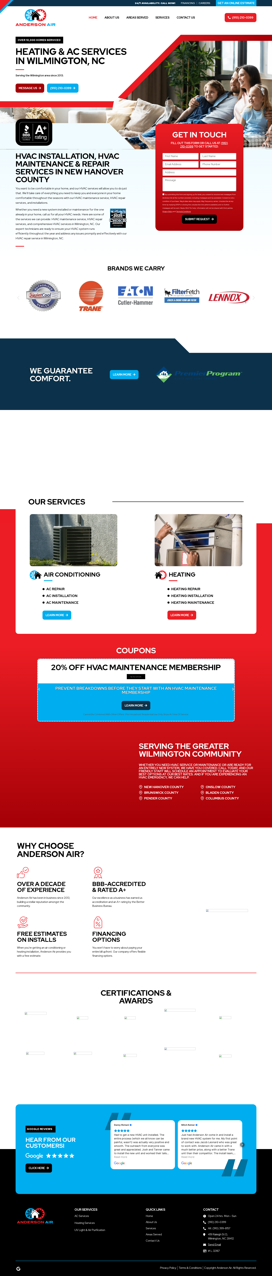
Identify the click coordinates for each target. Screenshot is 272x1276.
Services (162, 17)
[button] (18, 297)
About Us (112, 17)
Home (93, 17)
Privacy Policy (167, 212)
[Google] (18, 1269)
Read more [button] (120, 1156)
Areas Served (137, 17)
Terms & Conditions (183, 212)
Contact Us (186, 17)
